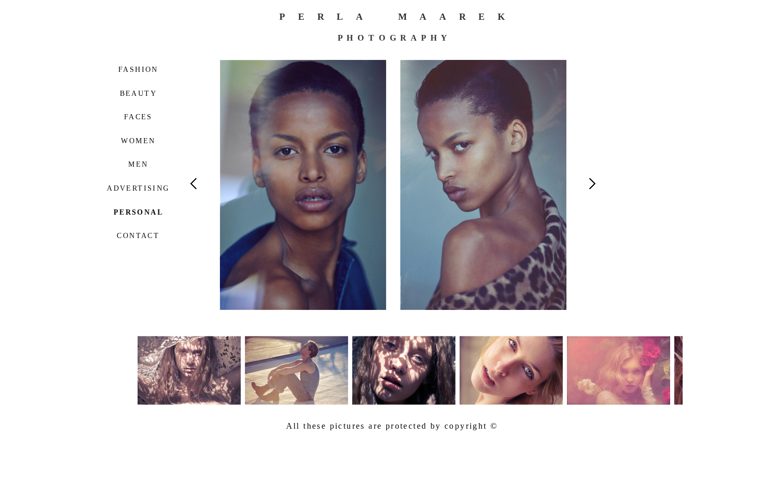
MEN (138, 164)
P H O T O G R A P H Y (393, 37)
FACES (138, 117)
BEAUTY (138, 93)
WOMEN (138, 141)
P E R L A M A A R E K (392, 16)
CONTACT (138, 236)
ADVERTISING (138, 188)
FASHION (138, 69)
